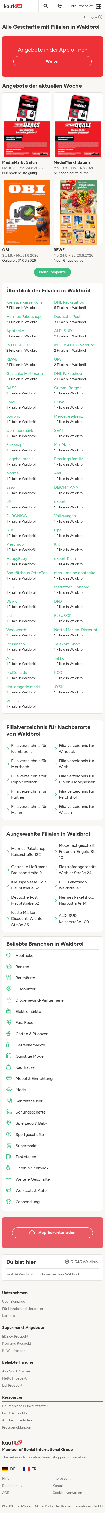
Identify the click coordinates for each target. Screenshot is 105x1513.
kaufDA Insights (14, 1413)
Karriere (8, 1316)
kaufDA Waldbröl (19, 1274)
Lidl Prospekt (12, 1385)
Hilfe (6, 1478)
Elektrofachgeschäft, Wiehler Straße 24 (78, 869)
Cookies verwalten (67, 1493)
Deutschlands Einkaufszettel (25, 1406)
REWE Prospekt (14, 1350)
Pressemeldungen (16, 1427)
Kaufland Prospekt (16, 1343)
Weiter (52, 61)
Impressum (61, 1478)
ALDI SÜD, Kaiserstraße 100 (74, 918)
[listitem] (26, 134)
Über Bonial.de (13, 1301)
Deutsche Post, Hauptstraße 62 (25, 900)
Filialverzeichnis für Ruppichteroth (28, 779)
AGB (5, 1493)
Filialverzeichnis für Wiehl (76, 763)
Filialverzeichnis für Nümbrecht (28, 748)
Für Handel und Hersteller (22, 1309)
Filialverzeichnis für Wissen (76, 809)
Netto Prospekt (14, 1378)
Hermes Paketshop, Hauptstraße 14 (76, 900)
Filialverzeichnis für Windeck (76, 748)
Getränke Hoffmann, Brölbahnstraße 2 (30, 869)
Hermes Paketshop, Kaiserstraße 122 (28, 851)
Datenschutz (12, 1486)
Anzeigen (90, 17)
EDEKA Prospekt (15, 1336)
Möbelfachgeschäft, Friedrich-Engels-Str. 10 (78, 851)
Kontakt (58, 1486)
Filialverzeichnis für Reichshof (76, 794)
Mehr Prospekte (52, 272)
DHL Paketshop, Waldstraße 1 (73, 885)
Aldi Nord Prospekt (17, 1371)
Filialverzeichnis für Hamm (28, 809)
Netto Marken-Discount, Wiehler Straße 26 (27, 918)
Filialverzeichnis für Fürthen (28, 794)
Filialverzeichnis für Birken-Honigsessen (77, 779)
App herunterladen (17, 1420)
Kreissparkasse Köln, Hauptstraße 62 (29, 885)
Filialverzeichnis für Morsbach (28, 763)
